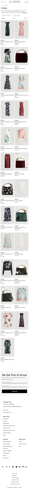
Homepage (5, 5)
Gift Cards (5, 448)
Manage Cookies (15, 482)
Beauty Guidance (7, 441)
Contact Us (5, 410)
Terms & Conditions (15, 477)
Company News (6, 432)
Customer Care (6, 428)
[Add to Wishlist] (13, 37)
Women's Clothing (6, 15)
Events (4, 455)
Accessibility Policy (15, 479)
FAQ (20, 446)
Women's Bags (16, 15)
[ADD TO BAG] (11, 37)
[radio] (13, 18)
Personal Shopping (7, 446)
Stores (4, 435)
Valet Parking (6, 453)
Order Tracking (22, 444)
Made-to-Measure (7, 451)
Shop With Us (6, 423)
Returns (20, 441)
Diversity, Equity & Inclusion (9, 425)
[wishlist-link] (4, 2)
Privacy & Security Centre (9, 430)
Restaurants (6, 458)
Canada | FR (14, 473)
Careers (5, 421)
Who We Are (6, 418)
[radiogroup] (14, 18)
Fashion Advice (6, 444)
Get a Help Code (7, 412)
